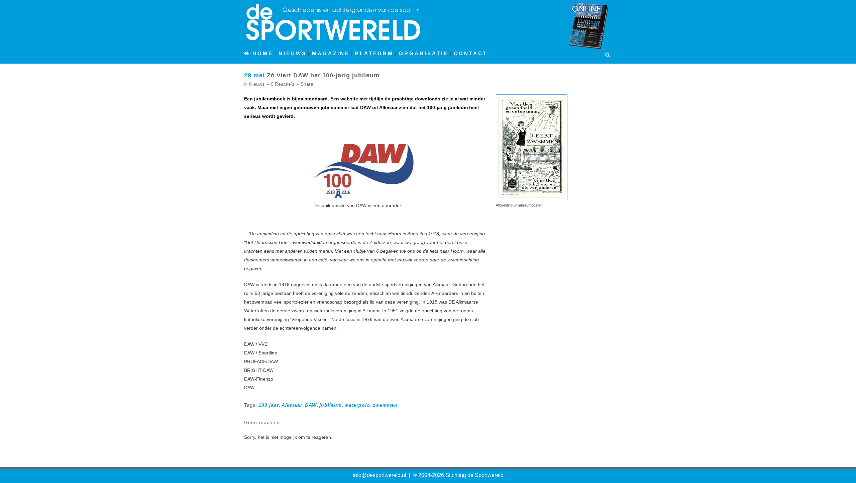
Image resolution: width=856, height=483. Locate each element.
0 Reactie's (282, 84)
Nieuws (256, 84)
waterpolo (357, 405)
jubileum (330, 405)
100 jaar (268, 405)
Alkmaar (292, 405)
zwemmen (385, 405)
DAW (311, 405)
